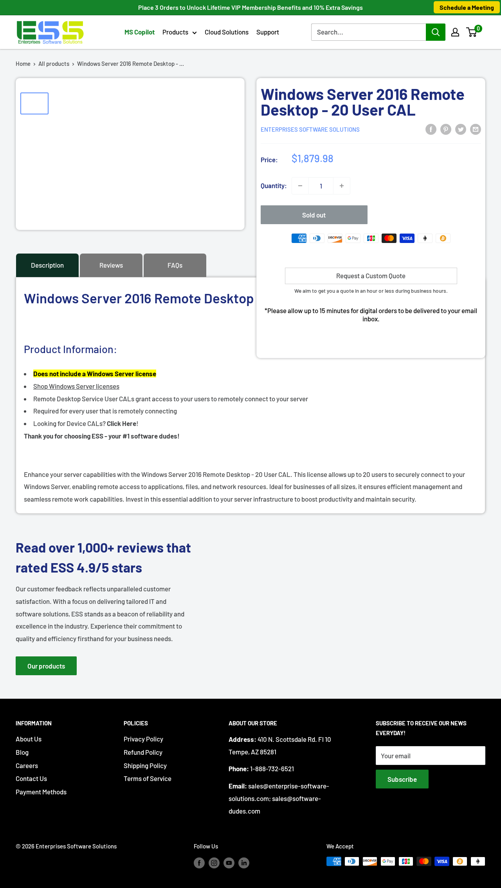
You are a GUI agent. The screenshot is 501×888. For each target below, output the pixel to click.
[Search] (435, 32)
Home (23, 63)
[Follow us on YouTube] (228, 862)
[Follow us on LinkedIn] (243, 862)
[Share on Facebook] (430, 128)
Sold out (314, 215)
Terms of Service (147, 778)
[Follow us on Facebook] (199, 862)
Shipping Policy (145, 765)
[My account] (455, 32)
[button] (471, 32)
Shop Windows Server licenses (76, 386)
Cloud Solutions (227, 32)
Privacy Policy (143, 739)
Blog (22, 752)
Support (267, 32)
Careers (27, 765)
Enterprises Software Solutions (310, 129)
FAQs (175, 265)
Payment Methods (41, 792)
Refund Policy (143, 752)
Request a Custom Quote (370, 275)
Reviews (111, 265)
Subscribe (402, 779)
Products (175, 32)
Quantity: (274, 185)
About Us (28, 739)
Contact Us (31, 778)
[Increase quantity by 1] (341, 186)
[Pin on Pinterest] (445, 128)
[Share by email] (475, 128)
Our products (46, 666)
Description (47, 265)
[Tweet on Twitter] (460, 128)
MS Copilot (139, 32)
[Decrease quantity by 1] (300, 186)
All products (53, 63)
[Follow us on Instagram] (214, 862)
